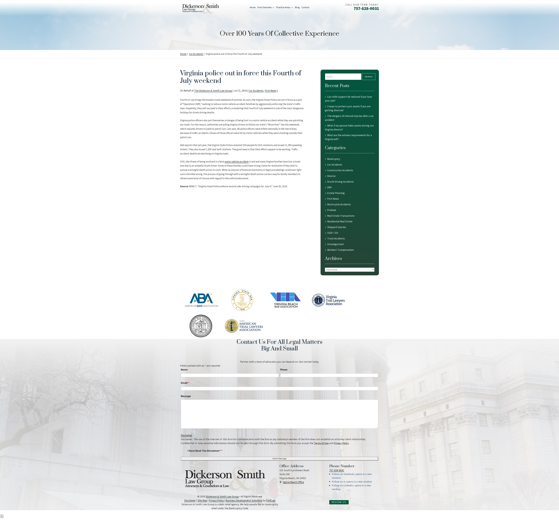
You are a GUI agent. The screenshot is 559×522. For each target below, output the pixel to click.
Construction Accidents (340, 170)
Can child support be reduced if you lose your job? (348, 98)
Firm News (270, 90)
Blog (297, 7)
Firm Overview (264, 7)
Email (185, 382)
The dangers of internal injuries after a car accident (349, 118)
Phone (284, 369)
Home (253, 7)
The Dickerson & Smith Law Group (213, 90)
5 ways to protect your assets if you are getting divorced (347, 108)
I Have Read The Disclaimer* (205, 450)
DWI (329, 187)
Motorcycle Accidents (339, 204)
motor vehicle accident (236, 161)
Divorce (331, 176)
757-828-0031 (366, 8)
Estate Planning (336, 193)
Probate (331, 210)
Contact (305, 7)
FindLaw (270, 500)
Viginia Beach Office (293, 482)
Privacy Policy (341, 443)
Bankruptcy (333, 159)
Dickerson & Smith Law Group (222, 496)
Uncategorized (335, 244)
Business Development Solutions (244, 500)
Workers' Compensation (340, 249)
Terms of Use (321, 443)
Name (184, 369)
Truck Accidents (336, 238)
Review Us (339, 502)
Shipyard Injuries (336, 227)
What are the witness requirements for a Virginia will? (348, 137)
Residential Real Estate (339, 221)
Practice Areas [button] (283, 7)
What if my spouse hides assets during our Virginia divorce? (349, 127)
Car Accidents (256, 90)
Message (186, 396)
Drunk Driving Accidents (340, 181)
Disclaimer (186, 435)
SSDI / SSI (332, 232)
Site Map (202, 500)
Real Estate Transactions (340, 215)
